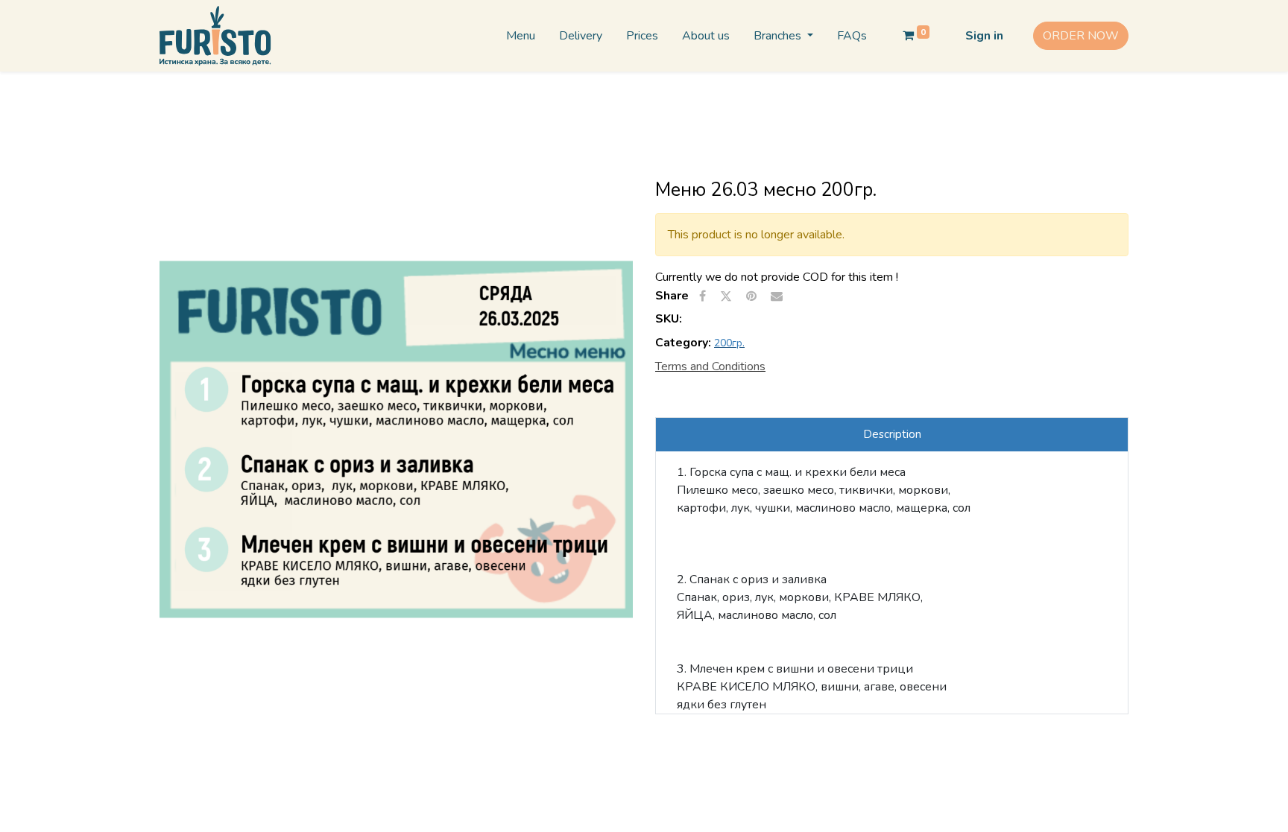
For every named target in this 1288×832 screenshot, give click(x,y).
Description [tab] (892, 434)
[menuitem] (520, 36)
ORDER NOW (1081, 36)
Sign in (984, 36)
